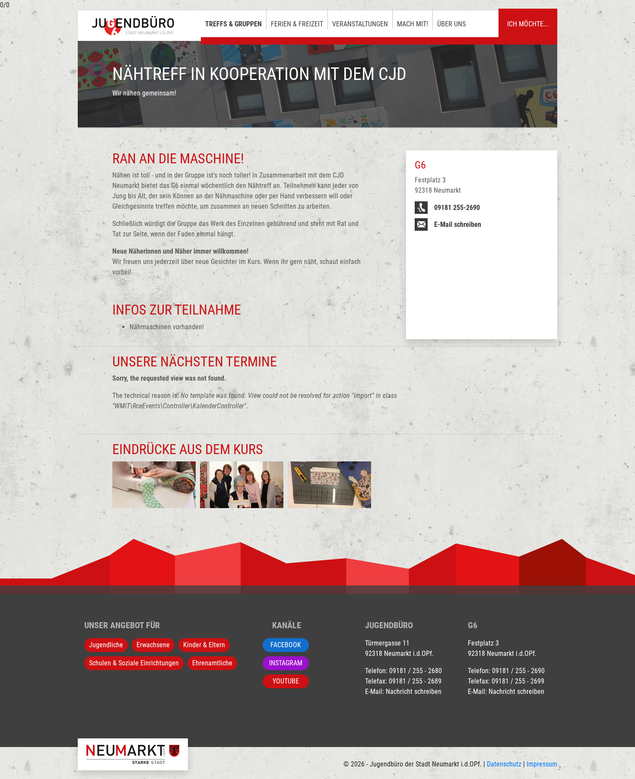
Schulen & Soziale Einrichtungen (134, 663)
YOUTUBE (286, 681)
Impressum (542, 764)
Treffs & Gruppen (233, 24)
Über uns (451, 24)
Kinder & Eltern (204, 645)
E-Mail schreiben (457, 224)
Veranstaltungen (360, 24)
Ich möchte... (528, 24)
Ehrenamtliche (212, 663)
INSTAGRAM (285, 663)
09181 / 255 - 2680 (415, 671)
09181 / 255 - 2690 (518, 671)
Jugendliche (106, 645)
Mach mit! (412, 24)
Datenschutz (504, 764)
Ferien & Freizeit (297, 24)
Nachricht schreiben (413, 691)
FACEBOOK (285, 645)
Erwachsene (153, 645)
